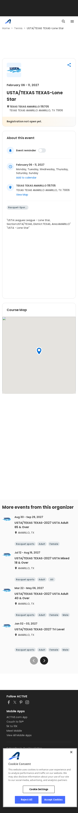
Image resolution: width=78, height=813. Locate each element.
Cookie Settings (38, 789)
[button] (69, 65)
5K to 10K (12, 726)
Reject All (26, 799)
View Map (22, 194)
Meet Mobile (14, 731)
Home (6, 28)
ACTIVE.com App (17, 717)
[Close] (71, 752)
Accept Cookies (53, 799)
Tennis (18, 28)
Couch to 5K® (15, 721)
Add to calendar (26, 177)
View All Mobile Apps (19, 735)
